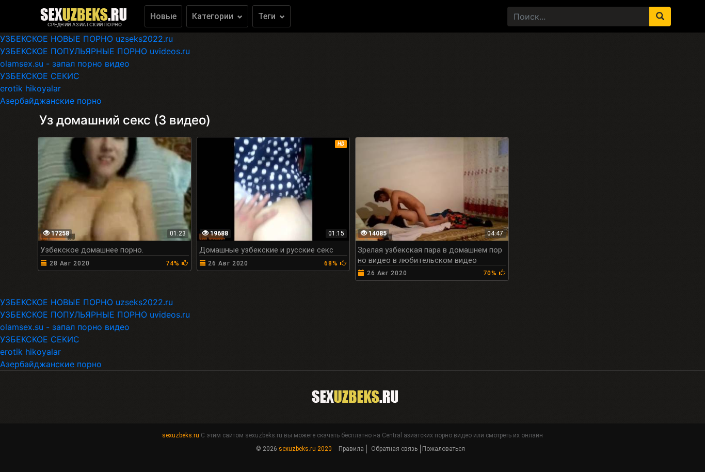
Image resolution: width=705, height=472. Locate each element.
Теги (268, 16)
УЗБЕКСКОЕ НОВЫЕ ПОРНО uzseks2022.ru (86, 39)
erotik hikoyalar (30, 88)
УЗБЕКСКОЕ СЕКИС (39, 76)
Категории (213, 16)
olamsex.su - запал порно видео (65, 63)
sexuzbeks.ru (180, 435)
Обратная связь (394, 448)
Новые (163, 16)
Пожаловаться (443, 448)
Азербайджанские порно (51, 101)
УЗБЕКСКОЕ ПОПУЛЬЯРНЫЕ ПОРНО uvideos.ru (95, 51)
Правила (351, 448)
